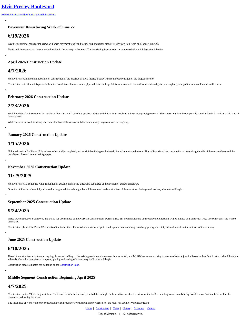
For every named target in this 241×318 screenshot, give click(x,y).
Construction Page (69, 264)
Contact (52, 14)
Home (4, 14)
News (25, 14)
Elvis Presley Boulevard (27, 6)
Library (33, 14)
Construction (15, 14)
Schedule (42, 14)
